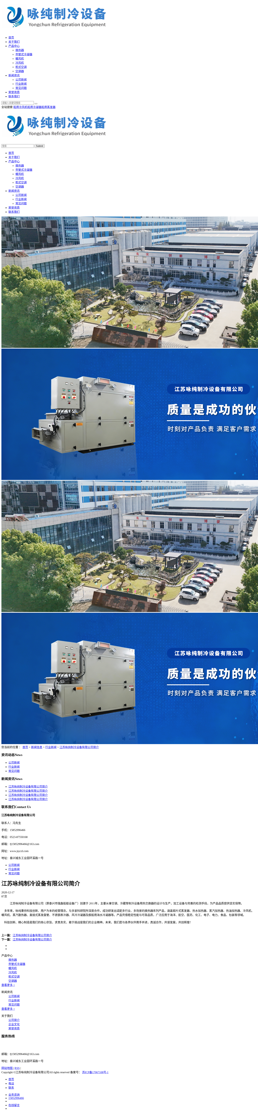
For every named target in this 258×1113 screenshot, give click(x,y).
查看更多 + (8, 985)
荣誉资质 (14, 92)
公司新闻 (21, 79)
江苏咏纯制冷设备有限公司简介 (79, 747)
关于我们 (14, 41)
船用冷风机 (20, 107)
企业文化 (14, 1024)
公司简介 (14, 1020)
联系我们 (14, 96)
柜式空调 (21, 67)
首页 (11, 37)
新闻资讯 (14, 75)
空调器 (19, 71)
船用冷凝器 (34, 107)
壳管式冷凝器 (23, 54)
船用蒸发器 (48, 107)
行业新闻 (21, 83)
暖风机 (19, 58)
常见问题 (21, 88)
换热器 (19, 50)
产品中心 (14, 45)
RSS (17, 1068)
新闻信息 (36, 747)
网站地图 (7, 1068)
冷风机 (19, 62)
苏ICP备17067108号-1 (95, 1072)
